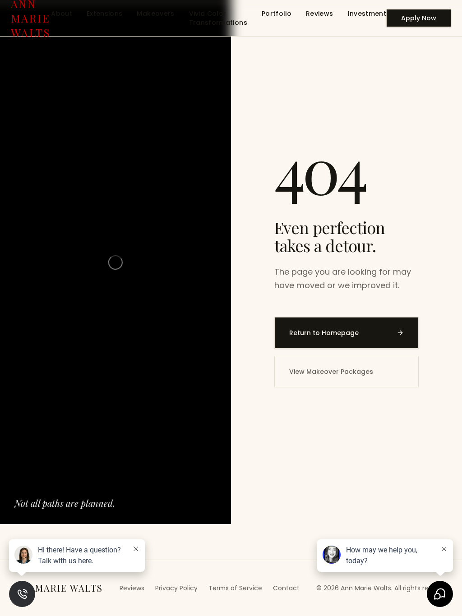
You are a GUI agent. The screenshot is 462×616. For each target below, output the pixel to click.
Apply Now (418, 18)
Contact (286, 588)
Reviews (319, 13)
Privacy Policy (176, 588)
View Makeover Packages (331, 371)
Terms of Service (235, 588)
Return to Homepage (324, 332)
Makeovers (155, 13)
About (61, 13)
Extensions (105, 13)
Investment (367, 13)
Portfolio (276, 13)
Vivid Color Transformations (218, 18)
